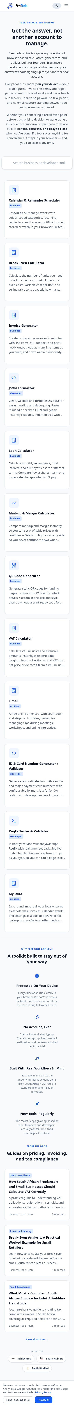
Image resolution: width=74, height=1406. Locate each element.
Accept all (43, 1399)
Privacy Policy (43, 1392)
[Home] (15, 5)
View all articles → (37, 1339)
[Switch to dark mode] (56, 6)
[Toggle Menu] (66, 5)
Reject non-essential (18, 1399)
